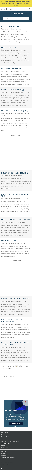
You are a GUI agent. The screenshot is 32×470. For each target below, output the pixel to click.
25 (21, 366)
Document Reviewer (11, 69)
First (3, 366)
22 (13, 366)
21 (10, 366)
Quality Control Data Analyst (15, 220)
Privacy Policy (4, 434)
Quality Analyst (9, 47)
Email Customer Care (5, 443)
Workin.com (12, 457)
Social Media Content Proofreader (11, 321)
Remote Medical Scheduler (14, 173)
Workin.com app (4, 464)
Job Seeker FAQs (4, 455)
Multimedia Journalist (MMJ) (14, 111)
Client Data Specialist (11, 26)
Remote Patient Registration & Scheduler (15, 344)
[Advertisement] (16, 153)
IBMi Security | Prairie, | (12, 90)
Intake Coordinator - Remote (15, 299)
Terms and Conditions (6, 436)
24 (19, 366)
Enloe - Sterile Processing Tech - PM (14, 195)
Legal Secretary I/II (10, 241)
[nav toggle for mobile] (29, 8)
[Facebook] (1, 468)
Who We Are (4, 453)
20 (8, 366)
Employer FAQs (4, 447)
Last (27, 366)
